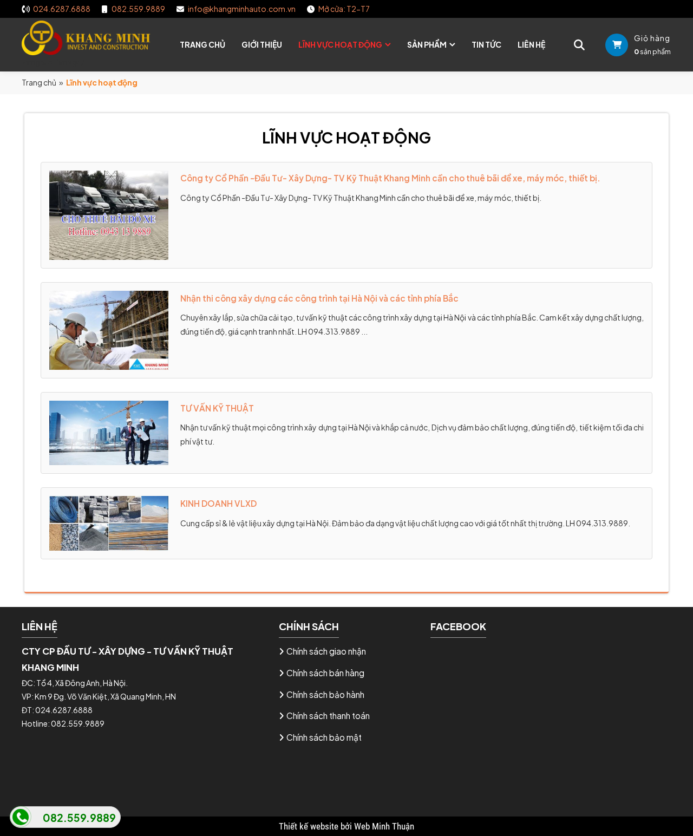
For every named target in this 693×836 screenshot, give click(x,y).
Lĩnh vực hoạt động (340, 44)
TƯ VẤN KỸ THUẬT (217, 408)
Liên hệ (531, 44)
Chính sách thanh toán (328, 715)
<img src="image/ (53, 62)
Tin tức (486, 44)
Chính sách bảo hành (325, 694)
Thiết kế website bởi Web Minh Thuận (346, 826)
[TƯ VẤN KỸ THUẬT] (108, 431)
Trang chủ (202, 44)
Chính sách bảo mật (324, 737)
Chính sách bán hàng (325, 673)
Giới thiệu (261, 44)
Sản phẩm (427, 44)
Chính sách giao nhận (326, 651)
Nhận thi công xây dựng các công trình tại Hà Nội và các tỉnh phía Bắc (319, 298)
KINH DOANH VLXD (218, 503)
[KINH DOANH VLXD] (108, 522)
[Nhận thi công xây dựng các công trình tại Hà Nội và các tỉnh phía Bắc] (108, 329)
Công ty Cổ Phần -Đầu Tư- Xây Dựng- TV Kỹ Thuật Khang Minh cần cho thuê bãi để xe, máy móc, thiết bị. (390, 178)
